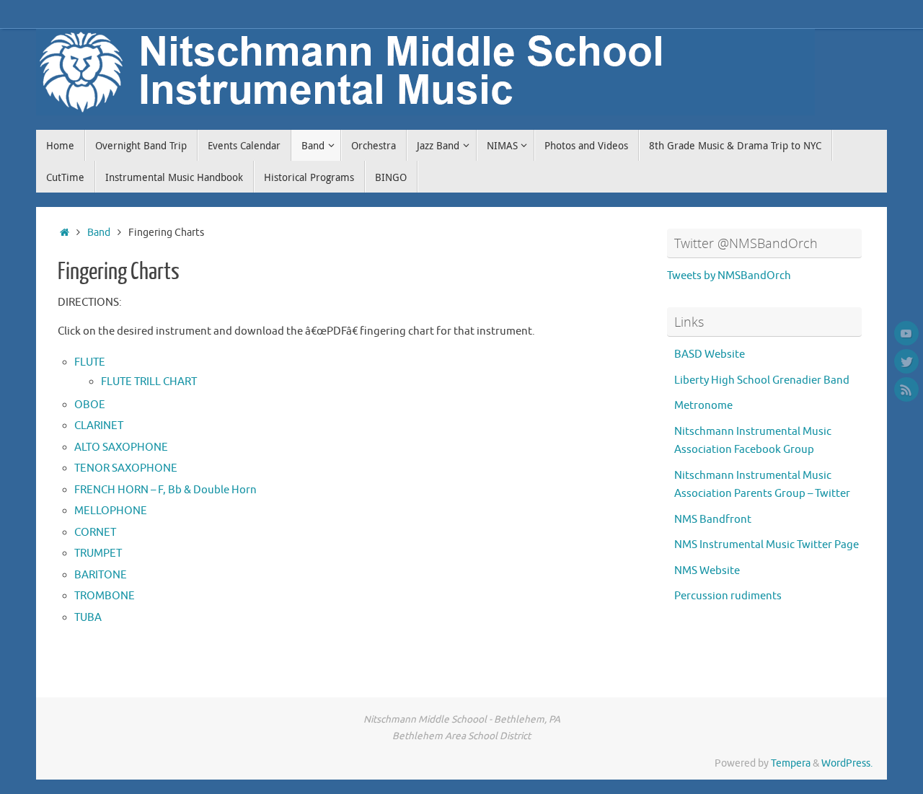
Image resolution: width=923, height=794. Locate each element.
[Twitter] (906, 361)
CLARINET (98, 426)
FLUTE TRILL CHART (149, 382)
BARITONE (100, 575)
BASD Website (709, 354)
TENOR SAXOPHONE (125, 468)
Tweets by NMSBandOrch (729, 276)
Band (98, 232)
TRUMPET (98, 553)
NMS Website (707, 571)
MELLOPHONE (110, 511)
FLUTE (89, 362)
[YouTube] (906, 333)
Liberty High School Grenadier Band (761, 380)
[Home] (64, 232)
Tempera (791, 763)
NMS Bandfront (712, 519)
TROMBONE (104, 596)
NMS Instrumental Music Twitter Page (766, 545)
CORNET (95, 532)
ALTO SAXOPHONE (121, 447)
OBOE (89, 405)
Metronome (703, 406)
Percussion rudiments (728, 596)
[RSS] (906, 389)
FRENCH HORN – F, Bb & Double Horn (165, 490)
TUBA (88, 618)
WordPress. (847, 763)
